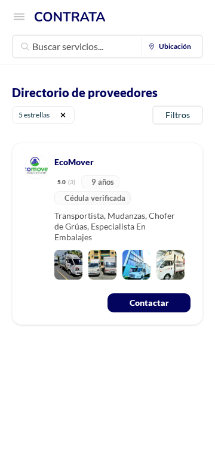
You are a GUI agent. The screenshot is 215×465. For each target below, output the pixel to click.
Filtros (177, 115)
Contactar (149, 302)
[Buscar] (25, 46)
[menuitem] (172, 46)
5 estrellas (34, 114)
